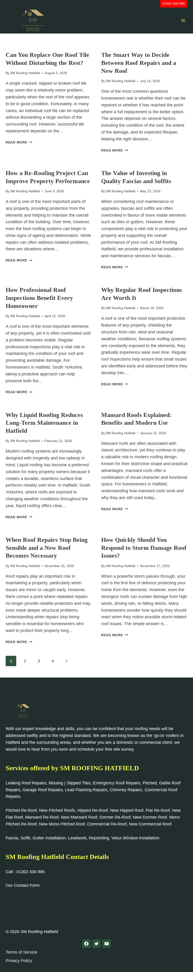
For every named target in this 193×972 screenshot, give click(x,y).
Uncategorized (20, 47)
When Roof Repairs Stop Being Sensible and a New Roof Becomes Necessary (47, 547)
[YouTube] (106, 943)
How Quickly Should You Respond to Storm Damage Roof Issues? (143, 547)
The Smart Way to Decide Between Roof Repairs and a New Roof (138, 62)
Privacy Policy (19, 960)
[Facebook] (86, 943)
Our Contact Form (23, 885)
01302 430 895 (173, 3)
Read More (19, 142)
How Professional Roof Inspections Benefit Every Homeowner (39, 297)
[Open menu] (183, 20)
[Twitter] (96, 943)
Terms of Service (21, 952)
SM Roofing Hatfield (25, 73)
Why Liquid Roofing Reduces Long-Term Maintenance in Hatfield (44, 423)
